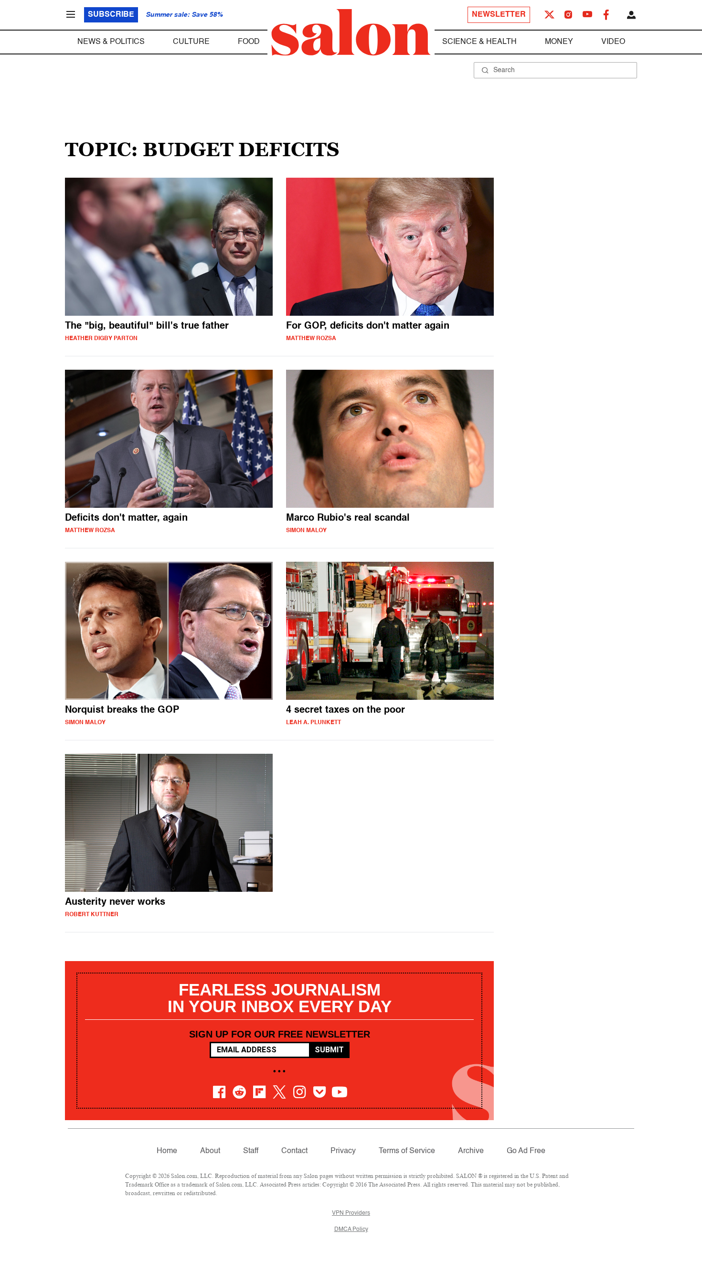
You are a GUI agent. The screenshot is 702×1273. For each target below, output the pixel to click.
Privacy (343, 1151)
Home (167, 1151)
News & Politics (111, 42)
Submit (329, 1049)
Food (249, 42)
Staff (250, 1151)
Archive (471, 1151)
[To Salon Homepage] (351, 32)
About (210, 1151)
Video (613, 42)
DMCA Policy (351, 1229)
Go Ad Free (526, 1151)
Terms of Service (407, 1151)
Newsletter (499, 15)
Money (559, 42)
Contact (294, 1151)
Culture (191, 42)
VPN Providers (351, 1213)
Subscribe (111, 15)
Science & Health (479, 42)
